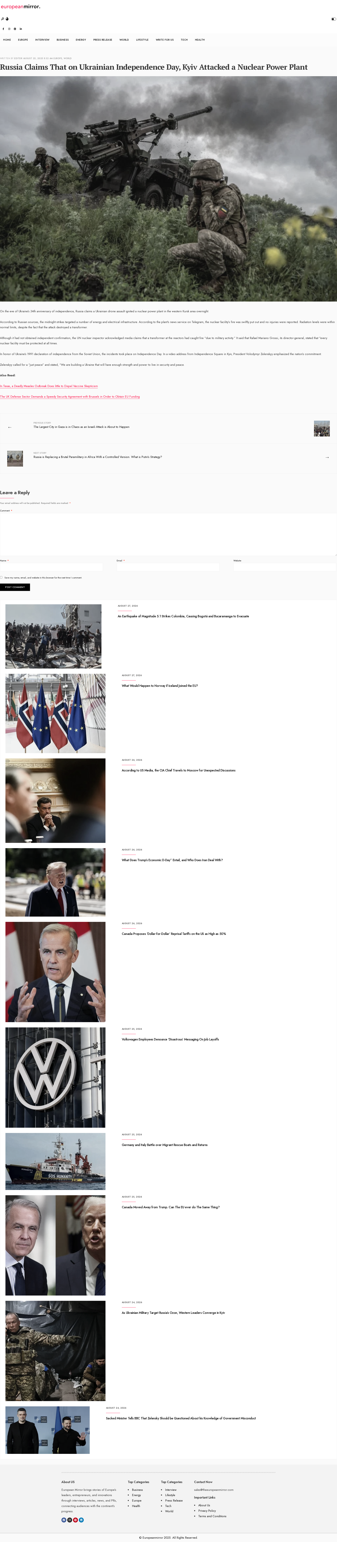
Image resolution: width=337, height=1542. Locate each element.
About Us (204, 1505)
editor (18, 58)
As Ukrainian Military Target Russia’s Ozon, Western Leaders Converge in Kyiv (173, 1312)
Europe (23, 40)
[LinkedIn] (20, 29)
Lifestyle (142, 40)
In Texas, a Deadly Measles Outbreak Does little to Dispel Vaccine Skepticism (49, 386)
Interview (42, 40)
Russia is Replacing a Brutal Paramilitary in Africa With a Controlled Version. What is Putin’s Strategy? (98, 455)
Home (7, 40)
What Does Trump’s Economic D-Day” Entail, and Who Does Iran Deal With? (172, 860)
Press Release (102, 40)
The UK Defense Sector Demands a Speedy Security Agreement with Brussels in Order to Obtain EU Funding (70, 396)
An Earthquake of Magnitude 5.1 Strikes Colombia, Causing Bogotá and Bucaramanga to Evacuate (183, 616)
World (124, 40)
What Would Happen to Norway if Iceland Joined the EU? (160, 685)
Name (4, 560)
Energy (81, 40)
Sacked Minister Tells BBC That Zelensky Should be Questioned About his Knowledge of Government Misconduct (181, 1418)
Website (237, 560)
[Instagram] (9, 29)
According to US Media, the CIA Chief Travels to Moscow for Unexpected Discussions (179, 770)
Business (63, 40)
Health (200, 40)
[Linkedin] (81, 1520)
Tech (184, 40)
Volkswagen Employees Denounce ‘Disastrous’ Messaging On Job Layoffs (170, 1039)
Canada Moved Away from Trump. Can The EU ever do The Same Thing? (171, 1207)
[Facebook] (3, 29)
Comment (6, 510)
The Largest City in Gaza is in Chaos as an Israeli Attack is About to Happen (81, 425)
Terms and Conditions (212, 1516)
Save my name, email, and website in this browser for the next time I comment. (43, 577)
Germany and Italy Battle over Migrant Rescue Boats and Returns (165, 1145)
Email (121, 560)
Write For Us (165, 40)
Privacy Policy (207, 1511)
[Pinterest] (14, 29)
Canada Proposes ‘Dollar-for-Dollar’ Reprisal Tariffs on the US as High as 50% (174, 934)
